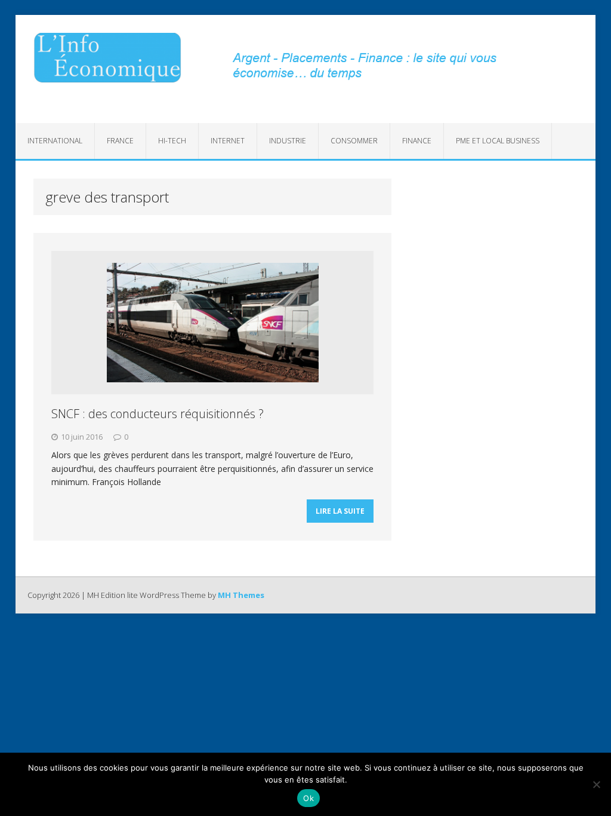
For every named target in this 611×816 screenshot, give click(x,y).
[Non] (596, 784)
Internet (228, 141)
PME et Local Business (497, 141)
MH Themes (241, 595)
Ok (308, 798)
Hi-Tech (172, 141)
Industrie (287, 141)
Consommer (354, 141)
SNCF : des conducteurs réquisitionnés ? (157, 414)
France (120, 141)
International (54, 141)
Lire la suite (340, 511)
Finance (416, 141)
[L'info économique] (107, 57)
